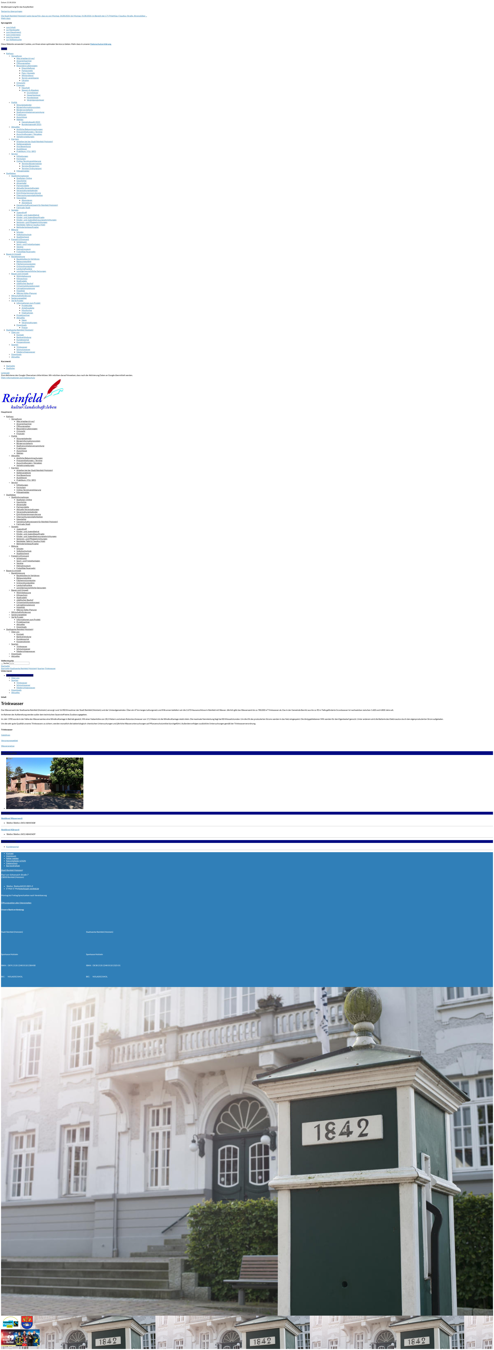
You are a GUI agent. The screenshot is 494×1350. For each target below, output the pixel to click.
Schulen (19, 232)
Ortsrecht (20, 83)
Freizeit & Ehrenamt (20, 239)
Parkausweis (27, 70)
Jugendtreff (21, 212)
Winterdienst (27, 75)
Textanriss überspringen (11, 11)
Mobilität (20, 290)
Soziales (14, 210)
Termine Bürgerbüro (30, 166)
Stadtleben (11, 173)
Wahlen (19, 119)
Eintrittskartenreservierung (28, 193)
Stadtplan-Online (24, 178)
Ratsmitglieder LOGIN (16, 861)
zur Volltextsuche (14, 39)
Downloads (21, 325)
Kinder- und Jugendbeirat (27, 215)
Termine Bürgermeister (32, 163)
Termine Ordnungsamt (32, 168)
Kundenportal (22, 339)
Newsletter (21, 197)
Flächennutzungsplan (26, 264)
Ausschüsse (21, 117)
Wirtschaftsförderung (21, 295)
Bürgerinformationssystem (28, 107)
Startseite (10, 366)
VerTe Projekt (17, 300)
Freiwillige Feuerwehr (26, 251)
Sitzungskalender (24, 105)
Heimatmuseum (23, 249)
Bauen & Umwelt (13, 254)
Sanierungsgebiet (19, 298)
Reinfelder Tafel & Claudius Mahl (30, 224)
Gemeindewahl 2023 (31, 122)
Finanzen (20, 85)
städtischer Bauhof (24, 283)
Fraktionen (21, 114)
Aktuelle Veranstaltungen (27, 188)
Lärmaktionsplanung (25, 288)
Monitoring (27, 310)
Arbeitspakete (28, 308)
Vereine (19, 246)
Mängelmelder (22, 171)
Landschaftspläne (24, 268)
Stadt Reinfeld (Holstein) (12, 870)
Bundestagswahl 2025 (31, 124)
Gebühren (5, 735)
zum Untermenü (13, 34)
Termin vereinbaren (30, 78)
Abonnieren (27, 200)
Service (14, 153)
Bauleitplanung (18, 256)
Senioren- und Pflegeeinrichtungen (31, 222)
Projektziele (27, 305)
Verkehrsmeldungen (25, 136)
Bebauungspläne (23, 261)
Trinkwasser (21, 347)
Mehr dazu (6, 18)
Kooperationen (23, 342)
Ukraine (25, 80)
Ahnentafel (21, 183)
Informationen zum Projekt (28, 303)
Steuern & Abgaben (30, 90)
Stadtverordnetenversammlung (30, 112)
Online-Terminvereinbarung (28, 161)
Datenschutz (11, 863)
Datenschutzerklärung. (101, 44)
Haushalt (26, 87)
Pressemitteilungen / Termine (29, 131)
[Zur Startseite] (32, 409)
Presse (25, 327)
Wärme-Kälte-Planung (26, 293)
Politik (14, 102)
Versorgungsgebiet (9, 740)
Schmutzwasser (23, 349)
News (24, 320)
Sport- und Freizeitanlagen (28, 244)
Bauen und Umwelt (19, 273)
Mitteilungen (22, 156)
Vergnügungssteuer (35, 100)
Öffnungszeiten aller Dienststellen (16, 903)
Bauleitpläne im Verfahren (27, 259)
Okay (4, 49)
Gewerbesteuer (34, 95)
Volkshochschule (23, 234)
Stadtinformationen (20, 175)
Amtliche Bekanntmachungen (29, 129)
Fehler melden (12, 858)
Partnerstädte (22, 185)
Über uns (15, 332)
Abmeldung (27, 202)
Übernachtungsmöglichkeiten (29, 195)
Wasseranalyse (7, 746)
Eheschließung (28, 68)
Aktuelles (15, 127)
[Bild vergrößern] (44, 808)
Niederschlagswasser (25, 352)
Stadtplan (10, 368)
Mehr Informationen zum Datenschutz (18, 377)
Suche (6, 663)
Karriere (15, 139)
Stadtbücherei (22, 237)
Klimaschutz (21, 278)
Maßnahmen (27, 312)
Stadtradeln (21, 281)
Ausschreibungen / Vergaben (29, 134)
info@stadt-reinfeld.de (29, 888)
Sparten (14, 344)
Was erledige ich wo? (25, 58)
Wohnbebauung (23, 276)
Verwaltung (16, 56)
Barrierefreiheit (13, 865)
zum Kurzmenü (13, 37)
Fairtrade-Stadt (23, 207)
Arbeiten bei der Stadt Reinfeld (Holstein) (34, 141)
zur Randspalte (12, 29)
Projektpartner (23, 315)
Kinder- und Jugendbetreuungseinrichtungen (36, 220)
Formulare (21, 158)
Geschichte (21, 180)
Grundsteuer (32, 92)
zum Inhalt (11, 27)
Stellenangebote (23, 144)
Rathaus (10, 53)
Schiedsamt (21, 242)
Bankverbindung (23, 337)
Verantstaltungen (29, 322)
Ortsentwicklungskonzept (27, 286)
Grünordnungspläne (25, 266)
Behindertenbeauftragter (27, 227)
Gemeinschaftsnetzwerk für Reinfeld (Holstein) (37, 205)
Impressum (11, 856)
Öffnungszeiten (23, 63)
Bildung (14, 229)
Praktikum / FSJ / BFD (26, 151)
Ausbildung (21, 149)
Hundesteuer (32, 97)
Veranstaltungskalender (27, 190)
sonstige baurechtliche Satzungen (31, 271)
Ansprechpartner (24, 60)
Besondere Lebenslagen (26, 65)
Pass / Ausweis (28, 73)
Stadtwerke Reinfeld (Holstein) (19, 330)
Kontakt (20, 335)
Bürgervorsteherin (24, 109)
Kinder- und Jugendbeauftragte (30, 217)
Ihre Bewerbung (23, 146)
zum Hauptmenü (13, 32)
